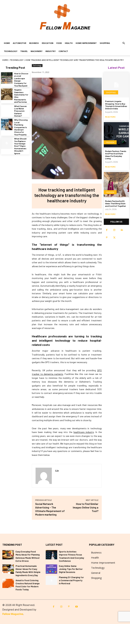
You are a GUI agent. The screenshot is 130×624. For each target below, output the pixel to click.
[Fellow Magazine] (65, 19)
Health (69, 43)
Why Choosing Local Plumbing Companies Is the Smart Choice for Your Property (21, 127)
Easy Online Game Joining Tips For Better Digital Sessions (71, 569)
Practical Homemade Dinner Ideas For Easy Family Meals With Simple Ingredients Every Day (28, 571)
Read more (110, 117)
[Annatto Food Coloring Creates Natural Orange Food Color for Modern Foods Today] (8, 583)
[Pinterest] (107, 238)
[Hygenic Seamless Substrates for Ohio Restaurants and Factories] (7, 94)
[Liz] (44, 476)
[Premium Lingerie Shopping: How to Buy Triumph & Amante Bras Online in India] (116, 84)
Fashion (110, 142)
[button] (124, 43)
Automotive (19, 43)
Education (47, 43)
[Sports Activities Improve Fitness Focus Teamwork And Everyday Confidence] (51, 554)
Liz (57, 470)
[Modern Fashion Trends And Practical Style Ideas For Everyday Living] (116, 134)
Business (34, 43)
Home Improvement (86, 43)
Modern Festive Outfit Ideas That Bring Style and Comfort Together (115, 203)
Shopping (105, 43)
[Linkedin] (122, 230)
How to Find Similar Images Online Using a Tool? (85, 507)
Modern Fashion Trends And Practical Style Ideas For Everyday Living (115, 155)
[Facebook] (107, 230)
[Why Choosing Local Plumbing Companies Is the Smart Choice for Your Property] (7, 124)
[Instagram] (114, 230)
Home (7, 43)
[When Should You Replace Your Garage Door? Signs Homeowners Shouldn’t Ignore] (7, 143)
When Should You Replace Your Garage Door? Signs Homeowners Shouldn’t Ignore (20, 145)
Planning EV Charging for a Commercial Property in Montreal (71, 580)
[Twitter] (114, 238)
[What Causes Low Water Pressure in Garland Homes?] (7, 110)
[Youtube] (76, 607)
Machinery (36, 51)
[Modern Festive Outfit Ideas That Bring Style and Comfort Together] (116, 184)
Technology (10, 51)
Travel (24, 51)
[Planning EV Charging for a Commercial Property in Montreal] (51, 580)
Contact (63, 51)
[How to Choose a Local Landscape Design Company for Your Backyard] (7, 78)
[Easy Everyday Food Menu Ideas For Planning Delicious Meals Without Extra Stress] (8, 554)
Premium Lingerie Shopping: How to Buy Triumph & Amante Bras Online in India (116, 105)
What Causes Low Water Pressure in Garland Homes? (20, 111)
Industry (50, 51)
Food (59, 43)
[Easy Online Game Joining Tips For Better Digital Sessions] (51, 569)
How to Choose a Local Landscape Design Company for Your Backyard (21, 79)
